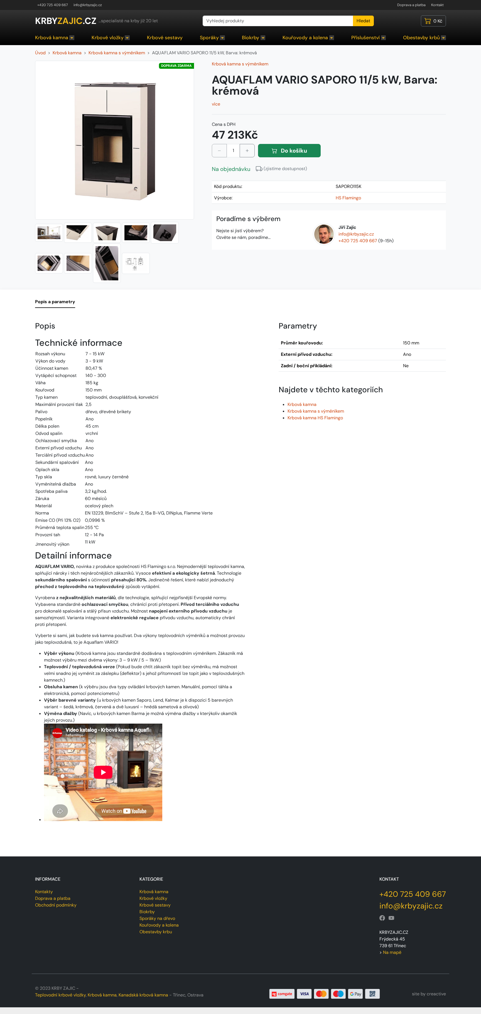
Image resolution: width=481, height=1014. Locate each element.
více (216, 104)
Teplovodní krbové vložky (60, 995)
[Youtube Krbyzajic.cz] (391, 918)
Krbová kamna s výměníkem (240, 64)
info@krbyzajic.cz (87, 5)
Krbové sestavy (165, 38)
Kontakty (44, 892)
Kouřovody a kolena (305, 38)
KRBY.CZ (65, 21)
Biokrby (250, 38)
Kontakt (437, 5)
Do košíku (293, 150)
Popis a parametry (55, 302)
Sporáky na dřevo (157, 918)
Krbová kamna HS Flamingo (315, 418)
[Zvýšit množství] (247, 150)
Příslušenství (365, 38)
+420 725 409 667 (52, 5)
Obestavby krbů (421, 38)
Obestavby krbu (155, 932)
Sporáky (209, 38)
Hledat (363, 21)
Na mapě (392, 952)
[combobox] (278, 21)
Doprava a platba (411, 5)
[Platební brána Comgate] (324, 993)
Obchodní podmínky (56, 905)
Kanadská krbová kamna (143, 995)
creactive (436, 994)
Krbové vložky (108, 38)
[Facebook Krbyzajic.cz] (382, 918)
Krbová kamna (51, 38)
